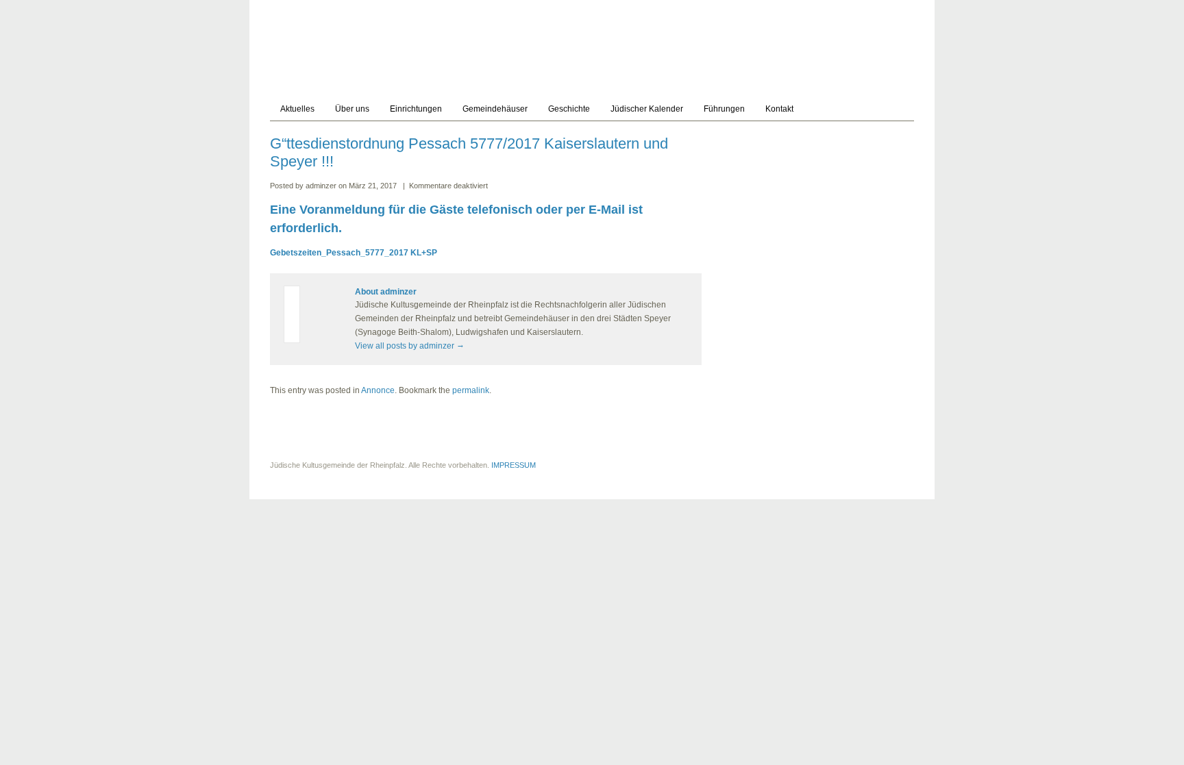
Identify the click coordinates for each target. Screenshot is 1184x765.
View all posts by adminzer (410, 346)
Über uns (352, 109)
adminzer (322, 185)
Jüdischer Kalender (646, 109)
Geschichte (569, 109)
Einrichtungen (416, 109)
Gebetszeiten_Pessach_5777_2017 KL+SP (353, 253)
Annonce (378, 390)
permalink (470, 390)
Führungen (724, 109)
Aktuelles (297, 109)
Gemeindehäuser (495, 109)
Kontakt (779, 109)
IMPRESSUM (513, 465)
